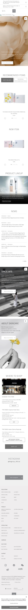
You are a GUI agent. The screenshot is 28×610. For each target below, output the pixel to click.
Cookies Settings (14, 603)
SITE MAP (3, 558)
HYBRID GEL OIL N (18, 527)
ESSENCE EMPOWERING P (19, 530)
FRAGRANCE (4, 499)
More (25, 261)
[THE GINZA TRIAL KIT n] (14, 144)
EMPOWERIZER (4, 533)
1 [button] (11, 164)
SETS (2, 502)
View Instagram (14, 477)
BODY (15, 497)
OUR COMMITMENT (18, 549)
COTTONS (16, 518)
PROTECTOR (4, 530)
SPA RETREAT (4, 535)
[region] (14, 602)
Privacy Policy (17, 582)
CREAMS (16, 513)
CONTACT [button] (16, 556)
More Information (6, 14)
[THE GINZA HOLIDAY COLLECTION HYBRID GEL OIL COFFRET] (14, 96)
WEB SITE (14, 405)
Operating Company (6, 582)
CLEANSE (5, 201)
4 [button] (16, 164)
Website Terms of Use (6, 584)
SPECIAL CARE (4, 494)
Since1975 (3, 546)
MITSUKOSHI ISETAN (14, 440)
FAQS (2, 556)
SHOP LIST (14, 446)
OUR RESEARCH (17, 546)
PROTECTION (17, 494)
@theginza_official (14, 461)
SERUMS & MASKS (5, 513)
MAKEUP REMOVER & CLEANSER (6, 510)
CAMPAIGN (3, 539)
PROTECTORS (4, 515)
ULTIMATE (16, 492)
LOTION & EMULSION (18, 509)
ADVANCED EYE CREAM (19, 533)
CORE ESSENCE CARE (6, 492)
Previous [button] (5, 118)
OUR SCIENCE (4, 549)
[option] (14, 100)
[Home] (14, 11)
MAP (14, 422)
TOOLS (15, 499)
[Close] (26, 597)
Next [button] (23, 118)
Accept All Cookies (14, 607)
